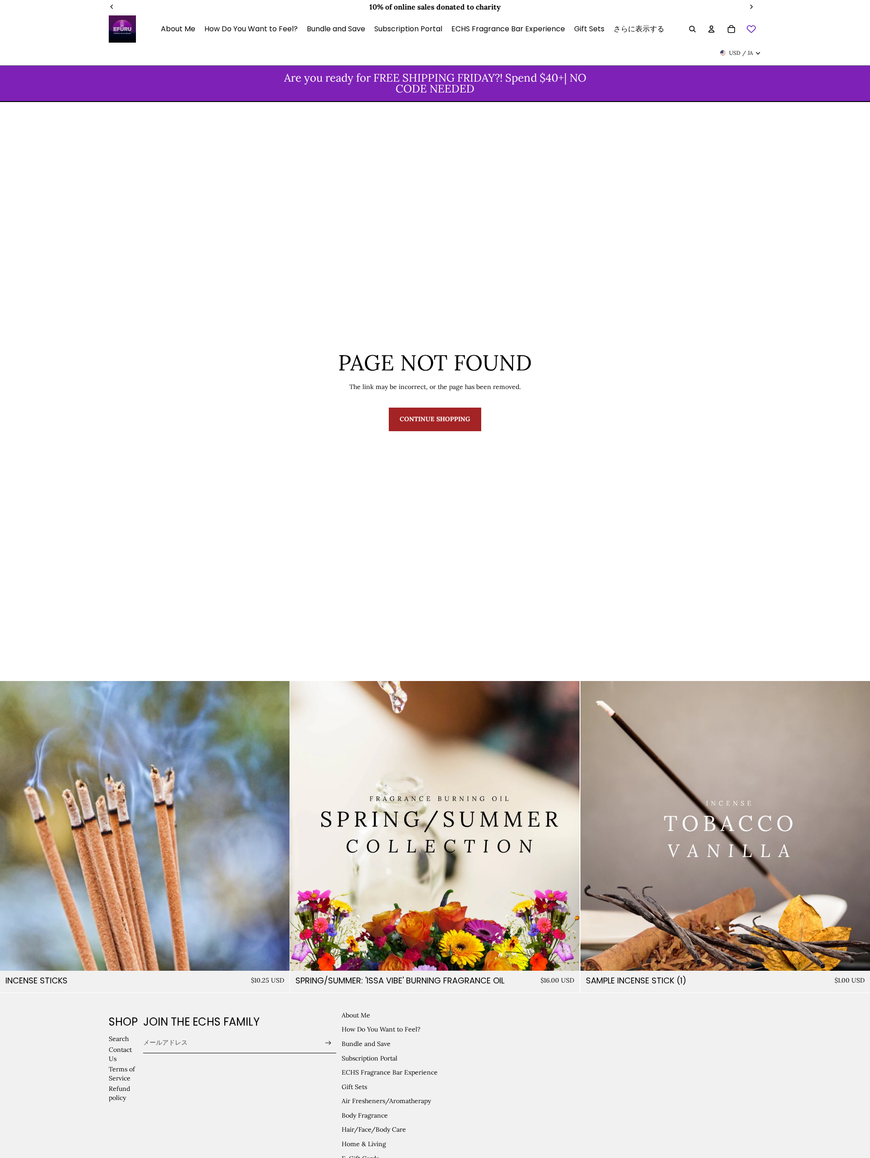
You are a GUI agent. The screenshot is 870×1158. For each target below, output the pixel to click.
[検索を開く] (692, 29)
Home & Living (364, 1144)
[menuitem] (639, 29)
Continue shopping (435, 419)
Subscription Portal (369, 1058)
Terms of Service (122, 1073)
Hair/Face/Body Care (374, 1129)
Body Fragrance (365, 1115)
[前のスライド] (13, 826)
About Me (356, 1015)
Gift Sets (354, 1087)
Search (119, 1039)
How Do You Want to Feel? (381, 1029)
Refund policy (119, 1093)
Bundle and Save (366, 1044)
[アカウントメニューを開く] (711, 29)
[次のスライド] (276, 826)
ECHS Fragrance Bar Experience (390, 1072)
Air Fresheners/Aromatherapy (386, 1101)
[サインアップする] (328, 1043)
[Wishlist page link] (751, 29)
